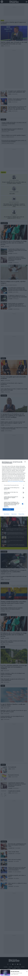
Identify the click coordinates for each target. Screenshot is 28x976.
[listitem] (14, 485)
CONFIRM (8, 509)
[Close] (25, 462)
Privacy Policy (21, 514)
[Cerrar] (26, 971)
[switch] (23, 488)
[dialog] (14, 488)
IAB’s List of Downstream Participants (15, 481)
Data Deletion (6, 514)
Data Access (14, 514)
